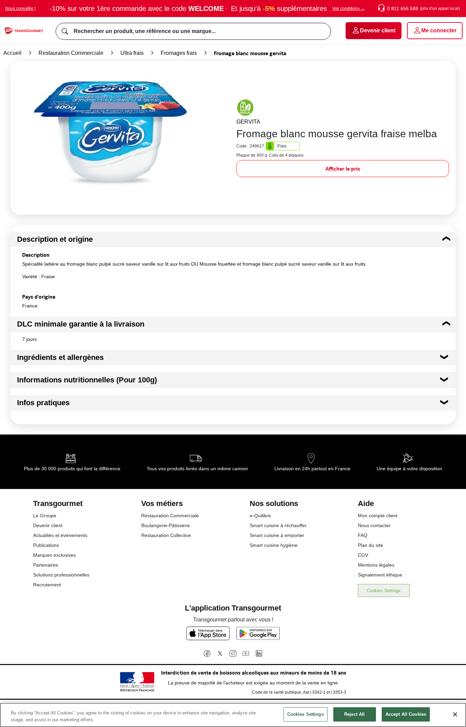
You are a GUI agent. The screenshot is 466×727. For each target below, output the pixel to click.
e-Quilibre (260, 515)
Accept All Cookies (405, 714)
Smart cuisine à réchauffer (278, 525)
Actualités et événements (60, 535)
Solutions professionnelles (61, 575)
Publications (46, 545)
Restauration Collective (166, 535)
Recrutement (47, 584)
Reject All (354, 714)
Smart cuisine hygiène (273, 545)
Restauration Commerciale (71, 53)
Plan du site (370, 545)
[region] (233, 715)
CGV (363, 555)
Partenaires (45, 565)
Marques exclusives (54, 555)
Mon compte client (377, 515)
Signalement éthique (380, 575)
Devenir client (47, 525)
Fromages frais (179, 53)
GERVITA (248, 122)
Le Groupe (44, 515)
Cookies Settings (384, 590)
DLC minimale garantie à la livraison (80, 324)
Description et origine (55, 239)
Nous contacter (374, 525)
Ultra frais (132, 53)
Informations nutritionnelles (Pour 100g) (87, 380)
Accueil (12, 53)
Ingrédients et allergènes (60, 357)
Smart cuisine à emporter (277, 535)
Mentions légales (376, 565)
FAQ (362, 535)
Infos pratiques (43, 402)
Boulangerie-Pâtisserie (165, 525)
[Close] (455, 714)
